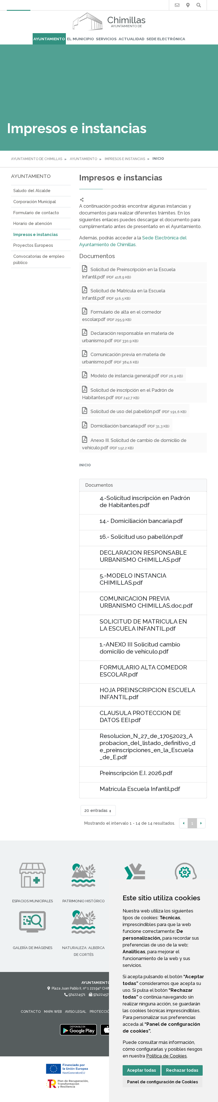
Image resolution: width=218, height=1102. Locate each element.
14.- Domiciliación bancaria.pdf (141, 520)
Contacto (31, 1012)
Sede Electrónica (165, 39)
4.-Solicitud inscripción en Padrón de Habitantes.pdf (145, 501)
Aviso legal (75, 1012)
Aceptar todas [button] (141, 1070)
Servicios (106, 39)
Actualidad (131, 39)
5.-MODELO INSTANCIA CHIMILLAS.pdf (133, 579)
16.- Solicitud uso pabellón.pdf (141, 536)
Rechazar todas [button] (182, 1070)
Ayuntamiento (49, 39)
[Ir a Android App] (78, 1029)
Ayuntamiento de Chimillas (36, 159)
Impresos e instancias (125, 159)
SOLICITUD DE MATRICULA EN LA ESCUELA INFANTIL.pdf (143, 625)
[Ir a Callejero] (188, 5)
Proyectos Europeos (33, 245)
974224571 (76, 995)
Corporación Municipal (34, 201)
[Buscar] (198, 5)
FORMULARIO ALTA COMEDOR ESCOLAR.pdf (143, 671)
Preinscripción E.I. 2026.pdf (136, 772)
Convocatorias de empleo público (38, 259)
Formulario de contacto (36, 212)
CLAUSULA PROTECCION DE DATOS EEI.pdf (140, 716)
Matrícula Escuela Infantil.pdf (140, 788)
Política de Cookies (166, 1056)
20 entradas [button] (96, 810)
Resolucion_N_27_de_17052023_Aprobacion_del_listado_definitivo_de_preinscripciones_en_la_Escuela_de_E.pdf (147, 746)
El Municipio (80, 39)
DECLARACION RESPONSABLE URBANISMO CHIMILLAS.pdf (143, 556)
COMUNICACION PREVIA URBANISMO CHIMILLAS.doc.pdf (146, 602)
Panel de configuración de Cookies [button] (162, 1082)
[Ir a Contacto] (177, 5)
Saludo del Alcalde (32, 190)
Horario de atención (32, 223)
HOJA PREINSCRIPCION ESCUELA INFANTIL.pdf (147, 693)
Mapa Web (53, 1012)
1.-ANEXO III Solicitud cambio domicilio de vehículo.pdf (140, 648)
